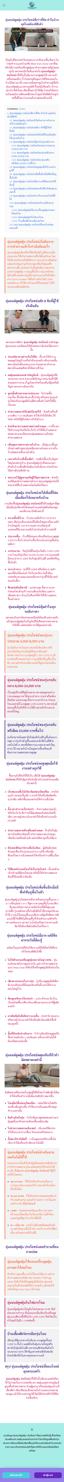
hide (22, 109)
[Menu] (4, 5)
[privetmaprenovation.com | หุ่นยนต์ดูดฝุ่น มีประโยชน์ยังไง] (32, 5)
